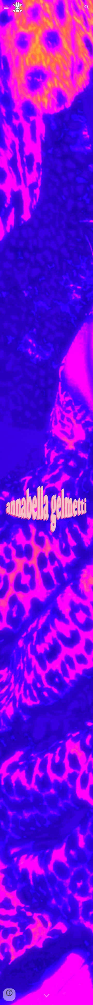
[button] (6, 7)
